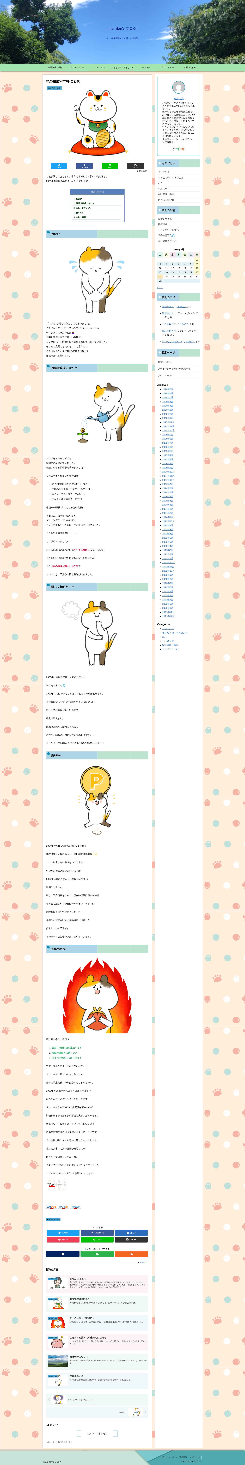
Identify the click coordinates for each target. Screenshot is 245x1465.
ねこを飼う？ (169, 324)
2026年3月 (167, 410)
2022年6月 (167, 587)
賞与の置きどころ (167, 241)
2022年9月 (167, 575)
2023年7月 (167, 533)
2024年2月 (167, 513)
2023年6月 (167, 538)
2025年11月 (168, 426)
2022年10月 (168, 571)
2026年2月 (167, 414)
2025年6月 (167, 447)
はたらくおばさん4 (172, 341)
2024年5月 (167, 500)
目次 (93, 191)
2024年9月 (167, 484)
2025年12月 (168, 422)
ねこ (160, 183)
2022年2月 (167, 604)
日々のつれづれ (166, 199)
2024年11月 (168, 476)
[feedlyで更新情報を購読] (97, 1254)
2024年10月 (168, 480)
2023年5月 (167, 542)
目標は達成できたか (85, 203)
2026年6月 (167, 397)
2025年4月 (167, 455)
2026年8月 (167, 389)
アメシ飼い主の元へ (168, 230)
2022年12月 (168, 562)
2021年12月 (168, 612)
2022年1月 (167, 608)
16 (197, 268)
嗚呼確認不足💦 (166, 235)
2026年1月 (167, 418)
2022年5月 (167, 591)
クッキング (164, 172)
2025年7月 (167, 443)
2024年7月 (167, 492)
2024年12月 (168, 472)
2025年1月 (167, 467)
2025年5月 (167, 451)
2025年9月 (167, 434)
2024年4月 (167, 505)
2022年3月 (167, 600)
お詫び (79, 199)
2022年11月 (168, 567)
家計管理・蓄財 (54, 1219)
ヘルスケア (164, 188)
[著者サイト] (62, 1254)
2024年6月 (167, 496)
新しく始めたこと (84, 208)
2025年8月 (167, 438)
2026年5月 (167, 401)
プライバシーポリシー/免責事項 (174, 368)
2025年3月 (167, 459)
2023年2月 (167, 554)
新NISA (79, 213)
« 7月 (160, 287)
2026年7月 (167, 393)
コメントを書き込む (97, 1433)
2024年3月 (167, 509)
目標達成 (162, 224)
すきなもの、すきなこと (170, 177)
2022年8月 (167, 579)
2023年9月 (167, 525)
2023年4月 (167, 546)
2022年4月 (167, 595)
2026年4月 (167, 405)
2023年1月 (167, 558)
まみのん (179, 98)
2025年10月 (168, 430)
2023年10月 (168, 521)
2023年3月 (167, 550)
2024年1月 (167, 517)
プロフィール (165, 375)
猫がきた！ (168, 306)
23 (197, 272)
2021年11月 (168, 616)
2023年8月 (167, 529)
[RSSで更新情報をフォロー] (131, 1254)
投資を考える (165, 219)
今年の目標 (81, 217)
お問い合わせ (165, 362)
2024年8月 (167, 488)
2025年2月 (167, 463)
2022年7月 (167, 583)
